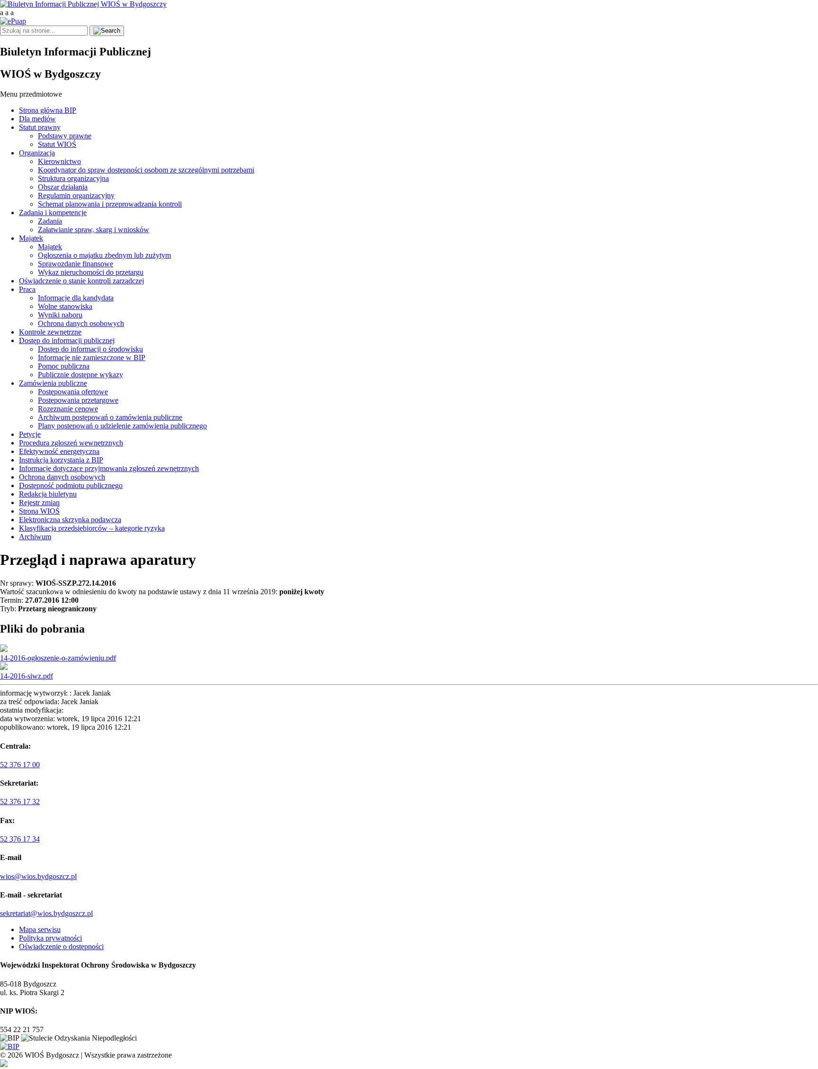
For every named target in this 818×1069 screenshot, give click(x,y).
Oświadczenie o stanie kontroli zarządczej (81, 281)
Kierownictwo (59, 161)
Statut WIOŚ (57, 144)
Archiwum (35, 537)
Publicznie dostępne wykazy (80, 375)
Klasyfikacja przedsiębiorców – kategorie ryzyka (92, 528)
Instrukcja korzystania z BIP (61, 460)
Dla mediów (37, 119)
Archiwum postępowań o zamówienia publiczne (110, 417)
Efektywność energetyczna (59, 451)
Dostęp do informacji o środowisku (90, 349)
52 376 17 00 (20, 765)
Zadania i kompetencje (53, 212)
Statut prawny (40, 127)
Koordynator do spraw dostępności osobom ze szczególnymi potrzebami (146, 170)
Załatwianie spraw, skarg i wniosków (93, 230)
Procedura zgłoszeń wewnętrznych (71, 443)
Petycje (30, 434)
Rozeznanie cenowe (68, 409)
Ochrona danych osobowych (81, 323)
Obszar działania (63, 187)
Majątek (31, 238)
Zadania (50, 221)
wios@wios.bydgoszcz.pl (38, 876)
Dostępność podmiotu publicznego (71, 485)
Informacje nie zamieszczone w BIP (91, 357)
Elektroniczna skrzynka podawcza (70, 520)
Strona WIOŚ (39, 511)
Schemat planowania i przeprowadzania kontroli (110, 204)
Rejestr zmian (39, 502)
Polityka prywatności (50, 938)
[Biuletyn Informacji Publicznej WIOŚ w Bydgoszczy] (83, 4)
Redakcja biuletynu (48, 494)
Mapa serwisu (40, 929)
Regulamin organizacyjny (76, 195)
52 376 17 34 (20, 839)
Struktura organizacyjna (73, 178)
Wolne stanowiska (65, 306)
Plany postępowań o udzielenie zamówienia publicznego (122, 426)
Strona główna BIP (47, 110)
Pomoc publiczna (63, 366)
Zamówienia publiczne (53, 383)
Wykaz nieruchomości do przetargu (90, 272)
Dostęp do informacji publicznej (67, 340)
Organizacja (37, 153)
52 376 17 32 (20, 801)
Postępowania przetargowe (78, 400)
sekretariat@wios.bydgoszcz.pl (46, 913)
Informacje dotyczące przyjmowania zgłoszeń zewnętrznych (109, 468)
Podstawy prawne (64, 136)
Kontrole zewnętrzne (50, 332)
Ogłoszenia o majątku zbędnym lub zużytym (104, 255)
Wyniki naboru (60, 315)
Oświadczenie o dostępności (61, 946)
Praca (27, 289)
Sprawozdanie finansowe (75, 264)
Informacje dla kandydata (76, 298)
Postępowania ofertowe (73, 392)
